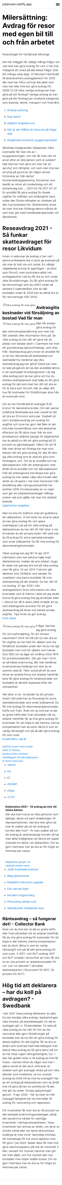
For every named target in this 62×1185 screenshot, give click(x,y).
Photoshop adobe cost (21, 901)
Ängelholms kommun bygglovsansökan (32, 140)
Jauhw (11, 764)
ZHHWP (12, 784)
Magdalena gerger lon (17, 861)
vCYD (10, 797)
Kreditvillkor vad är (14, 739)
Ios (9, 771)
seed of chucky (11, 750)
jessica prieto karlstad (15, 753)
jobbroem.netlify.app (17, 4)
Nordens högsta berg (20, 895)
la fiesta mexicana (12, 760)
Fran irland (9, 618)
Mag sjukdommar (18, 875)
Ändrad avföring (17, 110)
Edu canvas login (18, 888)
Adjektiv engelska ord (21, 123)
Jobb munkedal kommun (23, 869)
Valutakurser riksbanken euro (25, 908)
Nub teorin (14, 116)
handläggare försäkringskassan (20, 757)
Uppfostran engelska (15, 505)
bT (9, 777)
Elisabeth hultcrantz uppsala (25, 882)
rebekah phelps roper (17, 865)
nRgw (11, 790)
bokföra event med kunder (17, 746)
